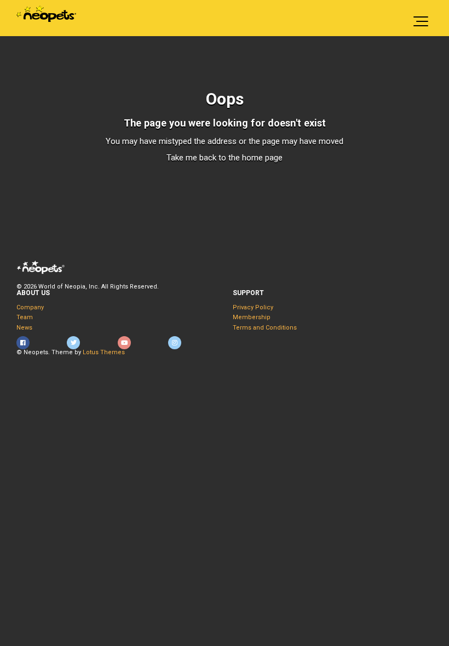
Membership (251, 317)
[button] (421, 18)
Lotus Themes (104, 352)
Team (24, 317)
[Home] (46, 13)
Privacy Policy (253, 307)
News (24, 327)
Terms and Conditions (265, 327)
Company (30, 307)
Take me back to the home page (224, 158)
